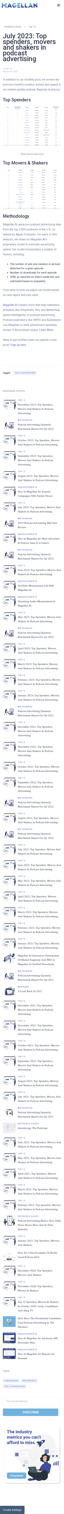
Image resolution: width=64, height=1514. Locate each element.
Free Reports (29, 1381)
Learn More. (46, 330)
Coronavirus (11, 1381)
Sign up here (18, 345)
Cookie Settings (12, 1510)
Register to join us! (48, 89)
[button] (58, 5)
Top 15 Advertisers (25, 373)
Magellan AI (10, 305)
